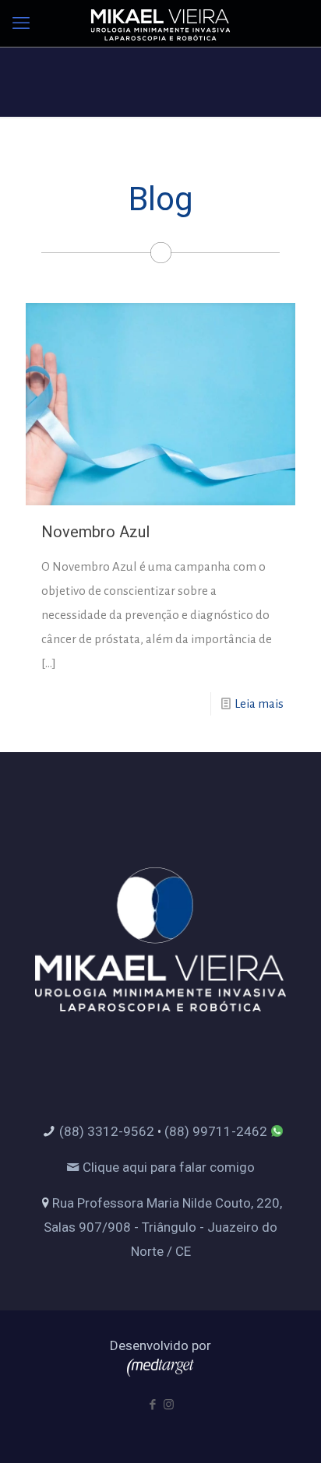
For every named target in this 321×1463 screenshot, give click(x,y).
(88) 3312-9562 (106, 1131)
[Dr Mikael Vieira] (160, 23)
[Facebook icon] (152, 1405)
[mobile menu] (21, 23)
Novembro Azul (95, 531)
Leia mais (259, 703)
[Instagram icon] (169, 1405)
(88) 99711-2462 (215, 1131)
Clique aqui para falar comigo (167, 1167)
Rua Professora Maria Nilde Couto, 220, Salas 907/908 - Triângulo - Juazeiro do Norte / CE (163, 1227)
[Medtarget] (160, 1372)
